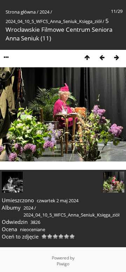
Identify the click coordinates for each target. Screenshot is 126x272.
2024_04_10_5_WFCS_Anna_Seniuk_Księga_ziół (54, 21)
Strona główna (21, 12)
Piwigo (63, 264)
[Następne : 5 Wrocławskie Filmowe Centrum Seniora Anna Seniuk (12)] (116, 57)
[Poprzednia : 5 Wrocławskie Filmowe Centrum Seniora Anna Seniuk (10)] (101, 57)
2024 (44, 12)
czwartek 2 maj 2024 (57, 200)
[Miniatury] (87, 57)
